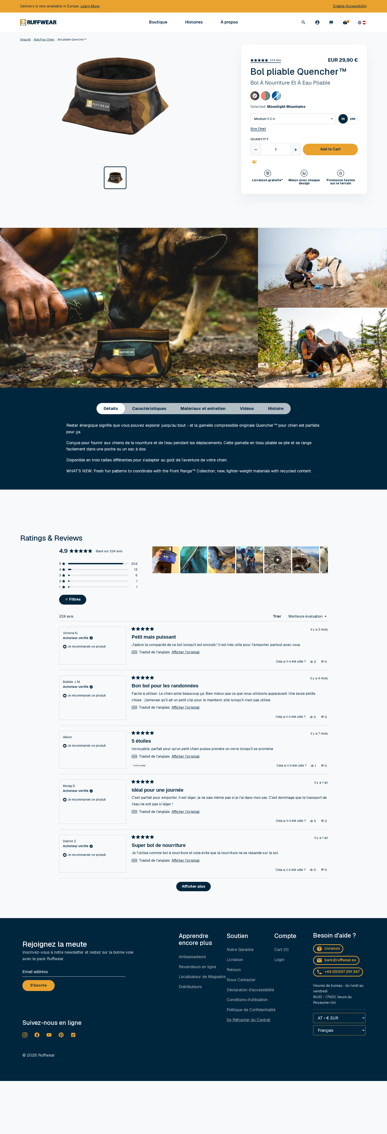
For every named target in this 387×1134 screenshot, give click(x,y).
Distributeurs (190, 986)
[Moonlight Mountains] (254, 95)
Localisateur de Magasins (202, 976)
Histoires (194, 22)
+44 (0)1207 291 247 (342, 971)
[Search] (303, 22)
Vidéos (247, 408)
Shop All (25, 39)
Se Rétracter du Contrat (248, 1019)
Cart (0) (281, 949)
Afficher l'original (186, 652)
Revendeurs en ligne (197, 966)
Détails (111, 408)
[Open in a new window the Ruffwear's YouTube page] (49, 1034)
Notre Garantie (240, 949)
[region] (240, 559)
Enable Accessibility (350, 6)
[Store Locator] (331, 22)
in (345, 120)
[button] (265, 60)
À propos (229, 22)
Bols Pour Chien (44, 39)
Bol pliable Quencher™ (72, 39)
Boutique (158, 22)
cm (353, 120)
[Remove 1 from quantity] (255, 149)
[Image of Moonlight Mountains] (115, 177)
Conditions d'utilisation (247, 999)
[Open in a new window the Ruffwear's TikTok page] (73, 1034)
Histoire (276, 408)
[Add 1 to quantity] (295, 149)
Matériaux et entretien (203, 408)
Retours (234, 969)
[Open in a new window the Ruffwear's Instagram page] (24, 1034)
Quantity (259, 139)
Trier (277, 616)
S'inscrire (38, 985)
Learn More (89, 6)
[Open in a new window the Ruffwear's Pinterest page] (61, 1034)
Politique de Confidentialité (251, 1009)
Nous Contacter (241, 979)
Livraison (235, 959)
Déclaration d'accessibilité (250, 989)
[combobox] (293, 118)
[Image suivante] (324, 559)
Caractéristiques (149, 408)
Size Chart (258, 129)
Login (279, 959)
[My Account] (317, 22)
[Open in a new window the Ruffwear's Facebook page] (36, 1034)
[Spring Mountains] (265, 95)
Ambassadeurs (192, 956)
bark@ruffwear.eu (340, 960)
